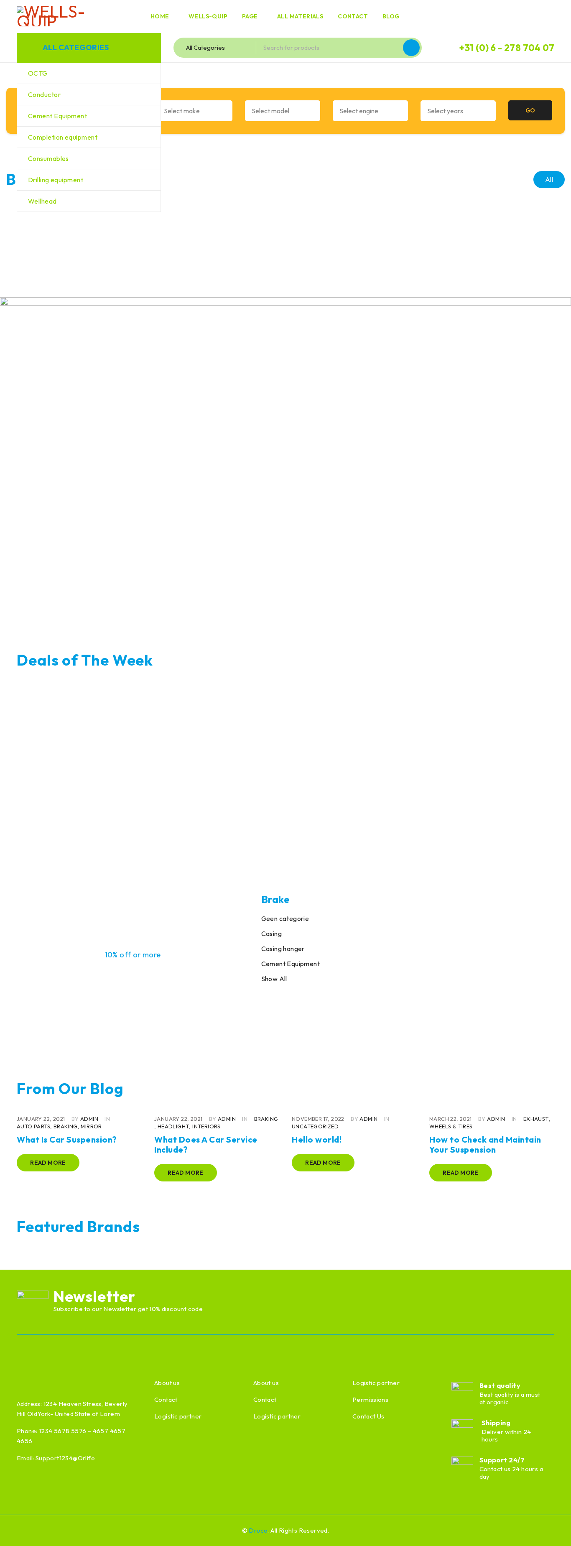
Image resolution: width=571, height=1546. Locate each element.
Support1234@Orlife (65, 1458)
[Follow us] (40, 1529)
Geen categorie (285, 918)
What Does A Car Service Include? (205, 1144)
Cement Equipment (290, 963)
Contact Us (368, 1416)
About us (167, 1383)
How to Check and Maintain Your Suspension (485, 1144)
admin (89, 1118)
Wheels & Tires (451, 1126)
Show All (274, 979)
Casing (271, 933)
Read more (48, 1162)
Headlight (173, 1126)
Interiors (206, 1126)
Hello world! (317, 1139)
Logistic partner (177, 1416)
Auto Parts (33, 1126)
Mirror (91, 1126)
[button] (285, 458)
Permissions (370, 1399)
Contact (166, 1399)
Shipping (496, 1422)
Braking (66, 1126)
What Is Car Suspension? (67, 1139)
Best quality (499, 1385)
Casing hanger (283, 948)
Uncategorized (315, 1126)
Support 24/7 (502, 1460)
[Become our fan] (22, 1529)
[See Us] (58, 1529)
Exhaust (536, 1118)
